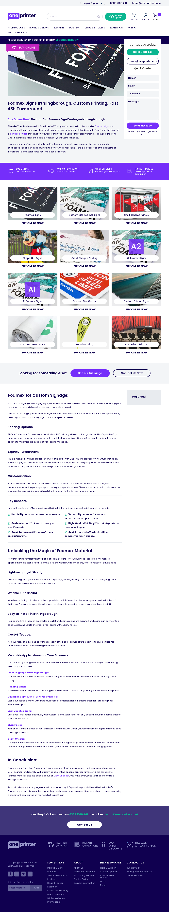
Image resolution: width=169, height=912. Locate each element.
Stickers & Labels (56, 898)
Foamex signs (102, 126)
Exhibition (52, 886)
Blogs (103, 885)
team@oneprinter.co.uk (146, 3)
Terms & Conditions (84, 871)
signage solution (19, 133)
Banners (51, 871)
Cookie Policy (81, 879)
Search (98, 17)
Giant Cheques (61, 775)
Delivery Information (84, 883)
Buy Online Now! (19, 119)
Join (36, 887)
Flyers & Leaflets (55, 894)
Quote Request (135, 875)
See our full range (90, 373)
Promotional (54, 901)
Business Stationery (57, 890)
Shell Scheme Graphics (43, 696)
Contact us (84, 824)
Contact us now (132, 373)
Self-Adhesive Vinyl (57, 875)
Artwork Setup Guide (107, 876)
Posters (51, 879)
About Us (78, 867)
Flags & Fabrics (55, 883)
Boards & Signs (55, 867)
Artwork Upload (108, 871)
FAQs (103, 881)
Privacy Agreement (84, 875)
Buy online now (32, 223)
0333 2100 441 (118, 3)
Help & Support (91, 3)
